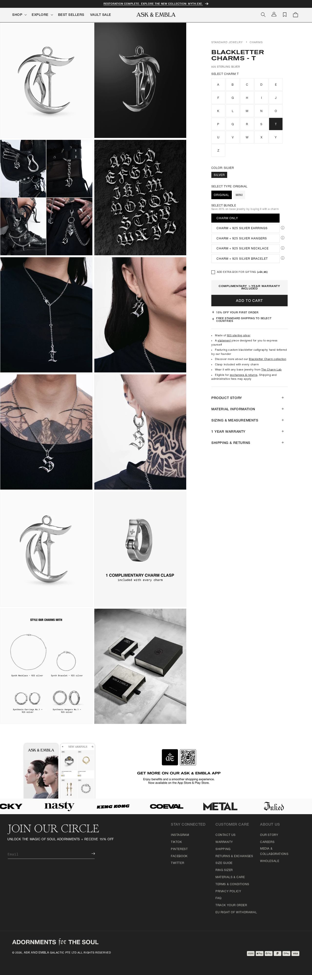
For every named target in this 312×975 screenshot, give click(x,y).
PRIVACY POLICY (228, 891)
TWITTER (177, 863)
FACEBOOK (179, 856)
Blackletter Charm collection (267, 359)
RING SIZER (224, 870)
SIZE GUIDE (224, 863)
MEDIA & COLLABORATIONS (274, 851)
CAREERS (267, 842)
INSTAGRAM (180, 835)
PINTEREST (179, 849)
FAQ (218, 898)
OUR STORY (269, 835)
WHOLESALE (269, 861)
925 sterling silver (238, 335)
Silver (219, 175)
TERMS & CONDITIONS (232, 884)
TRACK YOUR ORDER (231, 905)
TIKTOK (176, 842)
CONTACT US (225, 835)
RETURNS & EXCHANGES (234, 856)
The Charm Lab (271, 370)
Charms (256, 42)
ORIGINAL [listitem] (221, 195)
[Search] (263, 14)
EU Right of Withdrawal (236, 912)
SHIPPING (223, 849)
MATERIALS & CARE (230, 877)
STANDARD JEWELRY (227, 42)
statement (224, 340)
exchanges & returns (243, 375)
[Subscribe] (89, 853)
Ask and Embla (36, 952)
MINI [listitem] (239, 195)
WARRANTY (224, 842)
